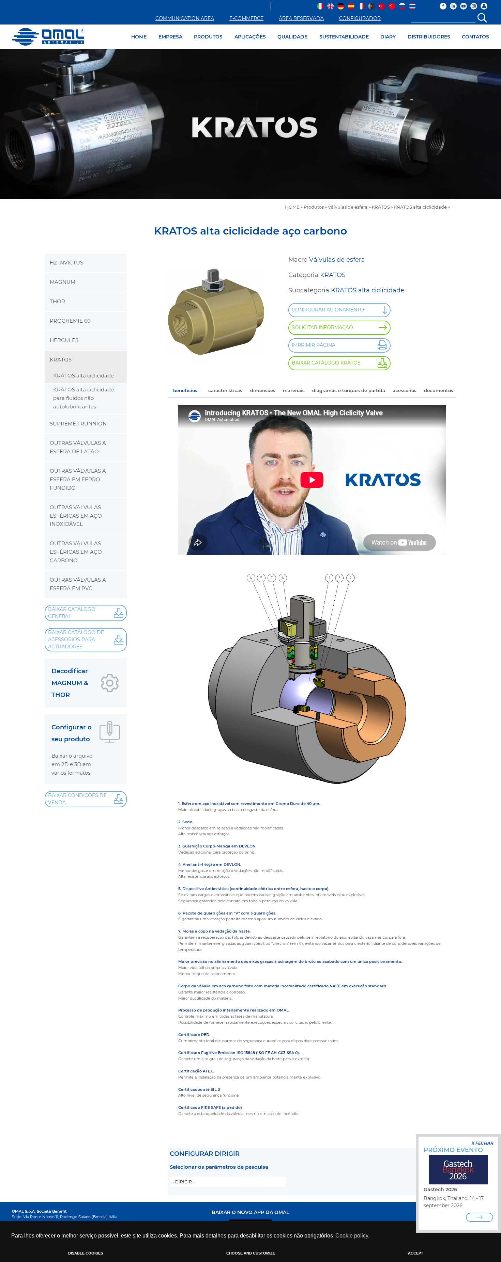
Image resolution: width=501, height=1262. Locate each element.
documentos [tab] (438, 390)
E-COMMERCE (246, 18)
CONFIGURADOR (360, 18)
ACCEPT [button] (415, 1253)
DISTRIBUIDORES (429, 37)
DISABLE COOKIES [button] (85, 1253)
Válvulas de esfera (348, 207)
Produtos (314, 207)
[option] (250, 124)
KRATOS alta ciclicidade (420, 207)
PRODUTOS (208, 37)
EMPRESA (170, 37)
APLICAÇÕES (250, 37)
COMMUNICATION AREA (184, 18)
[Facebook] (443, 6)
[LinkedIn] (453, 6)
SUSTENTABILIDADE (344, 37)
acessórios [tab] (404, 390)
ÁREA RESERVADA (301, 18)
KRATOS (381, 207)
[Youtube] (463, 6)
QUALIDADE (292, 37)
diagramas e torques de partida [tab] (348, 390)
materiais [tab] (294, 390)
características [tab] (225, 390)
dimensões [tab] (262, 390)
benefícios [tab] (185, 390)
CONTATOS (475, 37)
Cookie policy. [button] (352, 1236)
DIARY (388, 37)
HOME (139, 37)
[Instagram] (474, 6)
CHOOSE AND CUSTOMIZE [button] (250, 1253)
